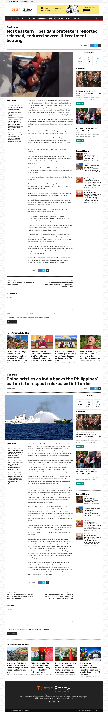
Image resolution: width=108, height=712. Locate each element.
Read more (80, 103)
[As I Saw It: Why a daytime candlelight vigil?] (88, 116)
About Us (81, 710)
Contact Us (96, 710)
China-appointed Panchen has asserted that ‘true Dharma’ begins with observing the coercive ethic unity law (15, 125)
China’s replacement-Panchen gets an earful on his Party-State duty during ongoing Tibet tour (15, 138)
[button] (97, 18)
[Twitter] (98, 1)
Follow (89, 57)
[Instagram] (96, 1)
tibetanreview (83, 89)
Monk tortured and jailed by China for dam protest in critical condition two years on (90, 354)
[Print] (99, 45)
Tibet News (12, 27)
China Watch (87, 190)
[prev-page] (77, 144)
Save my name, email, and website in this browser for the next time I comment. (29, 317)
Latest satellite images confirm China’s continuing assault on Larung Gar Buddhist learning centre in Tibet (15, 111)
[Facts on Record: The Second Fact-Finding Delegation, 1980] (88, 79)
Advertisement (88, 710)
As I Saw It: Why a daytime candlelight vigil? (86, 129)
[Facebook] (94, 1)
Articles (77, 89)
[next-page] (80, 144)
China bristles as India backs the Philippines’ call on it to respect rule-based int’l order (59, 285)
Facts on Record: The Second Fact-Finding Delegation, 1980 (88, 92)
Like (80, 57)
